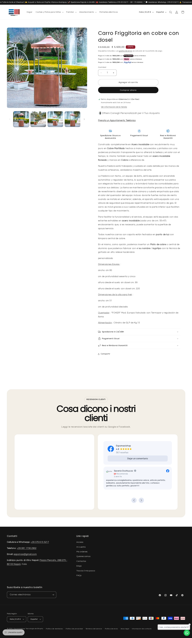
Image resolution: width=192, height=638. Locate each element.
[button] (49, 12)
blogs (79, 566)
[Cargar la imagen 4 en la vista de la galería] (72, 119)
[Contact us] (187, 633)
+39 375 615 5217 (40, 542)
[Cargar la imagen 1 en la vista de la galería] (21, 119)
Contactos (81, 561)
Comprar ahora (128, 90)
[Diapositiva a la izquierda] (10, 119)
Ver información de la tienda (114, 107)
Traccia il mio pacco (85, 571)
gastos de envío (125, 51)
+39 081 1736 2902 (26, 548)
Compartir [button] (105, 354)
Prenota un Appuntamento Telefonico (117, 120)
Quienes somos (83, 556)
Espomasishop (19, 628)
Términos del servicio (94, 629)
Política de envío (111, 629)
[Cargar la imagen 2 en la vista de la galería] (38, 119)
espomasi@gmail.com (25, 554)
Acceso (79, 542)
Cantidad (102, 67)
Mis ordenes (82, 552)
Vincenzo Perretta (157, 470)
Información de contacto (142, 629)
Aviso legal (125, 629)
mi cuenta (81, 547)
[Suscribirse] (53, 594)
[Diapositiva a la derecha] (84, 119)
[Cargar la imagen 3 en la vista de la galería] (55, 119)
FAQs (79, 575)
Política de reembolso (54, 629)
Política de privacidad (74, 629)
